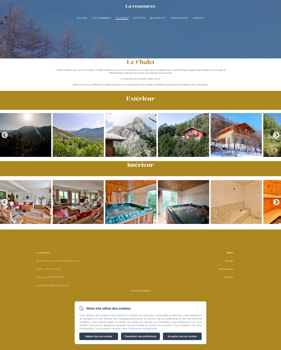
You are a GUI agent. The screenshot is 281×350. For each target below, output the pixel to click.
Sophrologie (179, 18)
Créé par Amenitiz (140, 290)
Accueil (82, 18)
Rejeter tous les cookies (98, 336)
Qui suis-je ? (158, 18)
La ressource (140, 6)
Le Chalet (121, 18)
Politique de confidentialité (142, 328)
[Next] (276, 135)
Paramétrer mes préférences (140, 336)
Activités (139, 18)
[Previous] (4, 135)
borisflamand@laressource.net (52, 285)
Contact (198, 18)
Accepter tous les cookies (182, 336)
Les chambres (101, 18)
